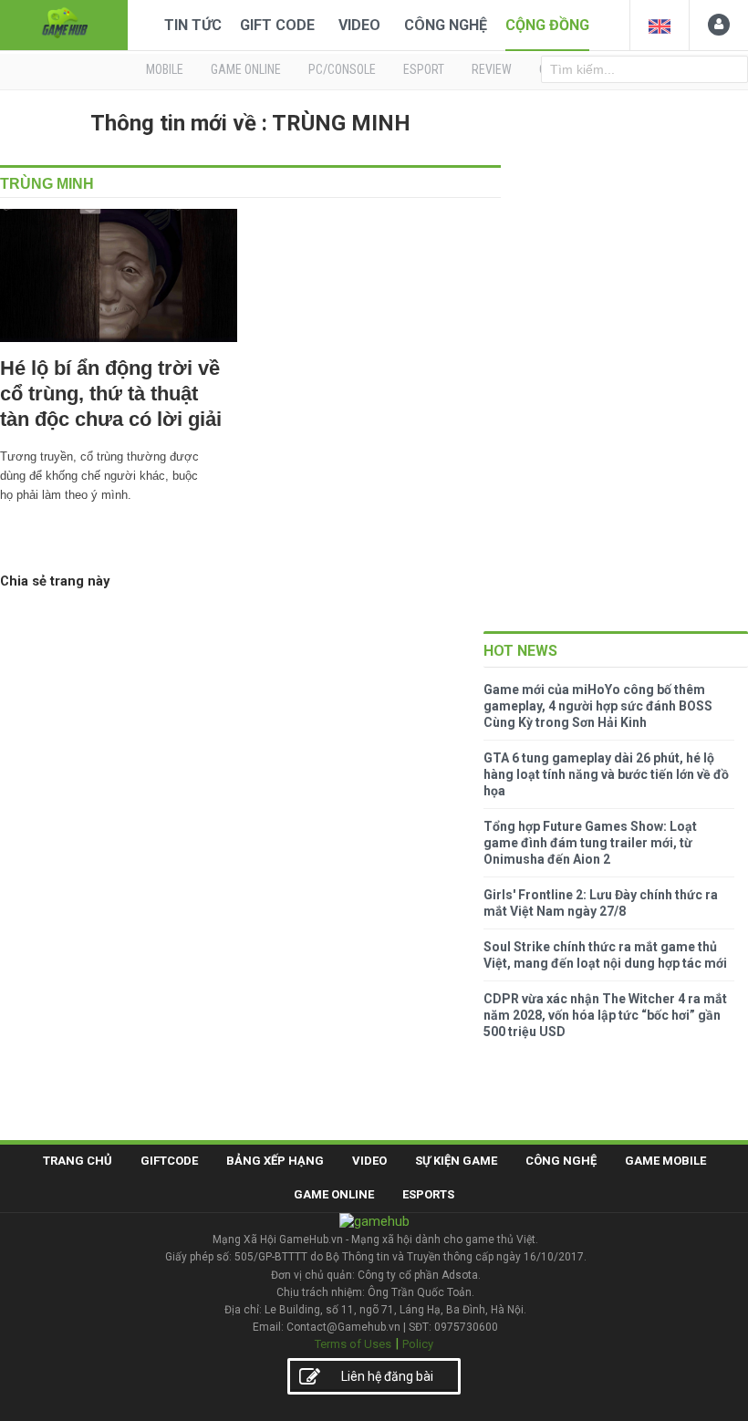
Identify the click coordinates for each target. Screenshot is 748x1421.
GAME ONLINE (246, 69)
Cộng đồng (547, 25)
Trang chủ (77, 1160)
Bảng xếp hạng (275, 1160)
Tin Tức (193, 25)
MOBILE (164, 69)
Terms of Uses (353, 1344)
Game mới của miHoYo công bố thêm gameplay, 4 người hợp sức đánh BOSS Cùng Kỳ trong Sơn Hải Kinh (597, 706)
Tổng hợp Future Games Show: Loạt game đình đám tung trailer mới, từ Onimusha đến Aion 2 (590, 842)
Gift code (277, 25)
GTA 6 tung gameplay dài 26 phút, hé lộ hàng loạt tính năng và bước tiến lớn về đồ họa (606, 774)
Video (359, 25)
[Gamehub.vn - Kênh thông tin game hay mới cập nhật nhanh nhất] (64, 23)
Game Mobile (665, 1160)
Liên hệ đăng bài (387, 1376)
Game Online (334, 1194)
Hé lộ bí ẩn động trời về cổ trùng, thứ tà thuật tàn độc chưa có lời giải (111, 393)
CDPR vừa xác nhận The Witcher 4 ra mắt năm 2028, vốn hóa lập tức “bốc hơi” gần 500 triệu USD (605, 1015)
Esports (428, 1194)
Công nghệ (445, 25)
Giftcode (169, 1160)
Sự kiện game (456, 1160)
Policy (417, 1344)
